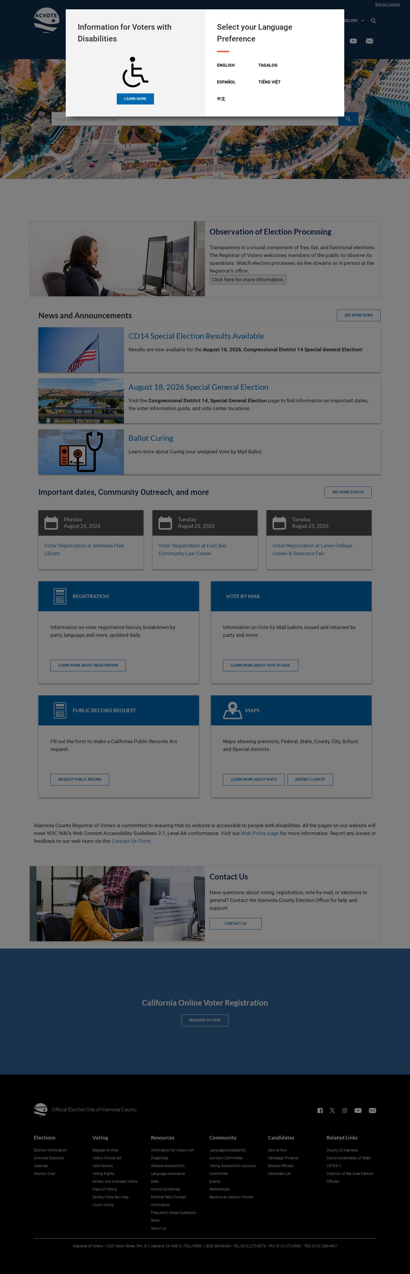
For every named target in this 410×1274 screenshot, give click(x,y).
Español (226, 82)
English (226, 65)
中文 (221, 98)
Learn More (135, 99)
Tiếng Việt (269, 82)
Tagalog (268, 65)
